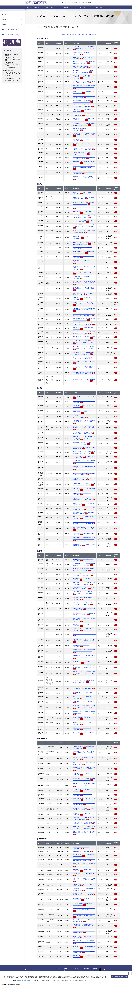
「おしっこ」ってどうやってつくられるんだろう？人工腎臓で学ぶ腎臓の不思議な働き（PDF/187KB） (84, 666)
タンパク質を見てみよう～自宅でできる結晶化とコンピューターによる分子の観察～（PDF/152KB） (84, 177)
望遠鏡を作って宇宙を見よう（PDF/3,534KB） (83, 701)
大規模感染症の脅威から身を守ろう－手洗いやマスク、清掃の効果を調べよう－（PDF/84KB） (84, 894)
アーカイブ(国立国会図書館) (11, 35)
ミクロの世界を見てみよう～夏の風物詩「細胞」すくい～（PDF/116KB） (84, 457)
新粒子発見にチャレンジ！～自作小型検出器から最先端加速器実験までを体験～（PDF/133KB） (84, 309)
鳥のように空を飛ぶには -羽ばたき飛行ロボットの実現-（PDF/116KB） (84, 855)
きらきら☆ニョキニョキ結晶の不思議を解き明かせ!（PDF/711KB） (84, 947)
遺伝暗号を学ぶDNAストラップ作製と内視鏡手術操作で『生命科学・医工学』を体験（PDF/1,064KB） (84, 134)
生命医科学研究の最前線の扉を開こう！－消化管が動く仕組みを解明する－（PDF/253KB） (84, 433)
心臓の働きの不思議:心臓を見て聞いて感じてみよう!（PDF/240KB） (84, 406)
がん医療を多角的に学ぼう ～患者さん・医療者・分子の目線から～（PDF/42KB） (84, 158)
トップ (5, 14)
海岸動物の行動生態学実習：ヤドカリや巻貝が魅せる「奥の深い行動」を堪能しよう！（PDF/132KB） (84, 47)
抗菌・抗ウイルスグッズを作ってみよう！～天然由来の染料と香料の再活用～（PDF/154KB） (84, 499)
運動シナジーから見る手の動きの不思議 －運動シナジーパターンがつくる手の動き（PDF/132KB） (84, 784)
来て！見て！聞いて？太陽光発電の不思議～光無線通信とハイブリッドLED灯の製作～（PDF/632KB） (84, 341)
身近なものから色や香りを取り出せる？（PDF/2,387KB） (81, 899)
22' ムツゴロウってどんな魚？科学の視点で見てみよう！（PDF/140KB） (84, 904)
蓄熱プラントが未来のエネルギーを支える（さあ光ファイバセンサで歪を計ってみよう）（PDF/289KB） (84, 427)
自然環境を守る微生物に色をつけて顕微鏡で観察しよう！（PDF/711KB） (84, 747)
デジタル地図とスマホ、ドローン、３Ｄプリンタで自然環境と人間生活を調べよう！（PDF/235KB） (84, 261)
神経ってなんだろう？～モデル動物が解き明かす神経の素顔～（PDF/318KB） (84, 198)
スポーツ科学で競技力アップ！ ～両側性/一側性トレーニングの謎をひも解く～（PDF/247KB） (84, 592)
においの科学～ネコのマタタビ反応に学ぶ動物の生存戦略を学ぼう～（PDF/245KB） (84, 124)
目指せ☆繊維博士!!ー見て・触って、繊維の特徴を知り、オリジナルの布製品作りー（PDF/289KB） (84, 908)
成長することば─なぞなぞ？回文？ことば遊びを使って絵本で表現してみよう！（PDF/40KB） (84, 323)
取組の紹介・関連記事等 (10, 29)
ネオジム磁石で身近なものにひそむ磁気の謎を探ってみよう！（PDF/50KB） (84, 96)
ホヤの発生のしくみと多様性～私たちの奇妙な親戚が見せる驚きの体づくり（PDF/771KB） (84, 823)
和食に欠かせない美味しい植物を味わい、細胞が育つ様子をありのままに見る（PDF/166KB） (84, 149)
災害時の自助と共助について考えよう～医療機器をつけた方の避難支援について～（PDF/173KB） (84, 421)
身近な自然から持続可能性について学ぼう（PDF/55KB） (82, 579)
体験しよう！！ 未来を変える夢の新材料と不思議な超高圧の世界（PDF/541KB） (84, 62)
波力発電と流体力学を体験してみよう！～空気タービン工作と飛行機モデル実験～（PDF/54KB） (84, 752)
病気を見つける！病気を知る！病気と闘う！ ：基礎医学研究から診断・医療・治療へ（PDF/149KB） (84, 672)
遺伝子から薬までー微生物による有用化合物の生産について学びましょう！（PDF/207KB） (84, 827)
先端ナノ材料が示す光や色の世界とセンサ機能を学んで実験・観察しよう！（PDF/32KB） (84, 603)
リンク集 (36, 969)
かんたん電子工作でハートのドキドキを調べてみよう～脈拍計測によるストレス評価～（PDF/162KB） (84, 282)
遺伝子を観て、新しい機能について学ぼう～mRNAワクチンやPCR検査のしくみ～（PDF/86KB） (84, 706)
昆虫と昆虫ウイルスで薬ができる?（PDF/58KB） (83, 207)
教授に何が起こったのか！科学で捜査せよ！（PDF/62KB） (82, 248)
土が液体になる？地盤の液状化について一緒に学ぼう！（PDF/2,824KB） (84, 508)
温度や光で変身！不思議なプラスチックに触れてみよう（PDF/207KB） (84, 504)
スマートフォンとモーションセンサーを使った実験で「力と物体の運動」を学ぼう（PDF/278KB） (84, 347)
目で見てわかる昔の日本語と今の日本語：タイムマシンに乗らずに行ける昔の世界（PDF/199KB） (84, 303)
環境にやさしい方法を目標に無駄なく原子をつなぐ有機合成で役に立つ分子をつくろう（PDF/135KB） (84, 712)
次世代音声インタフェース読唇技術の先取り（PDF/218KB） (82, 870)
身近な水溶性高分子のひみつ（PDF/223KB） (82, 692)
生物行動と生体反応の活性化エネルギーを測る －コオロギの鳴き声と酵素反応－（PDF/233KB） (84, 864)
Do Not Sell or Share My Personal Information (89, 969)
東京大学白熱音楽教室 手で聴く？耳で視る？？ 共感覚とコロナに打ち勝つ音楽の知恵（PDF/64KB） (84, 288)
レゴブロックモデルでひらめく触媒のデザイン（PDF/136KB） (83, 629)
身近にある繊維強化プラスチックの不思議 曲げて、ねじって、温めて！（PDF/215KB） (83, 101)
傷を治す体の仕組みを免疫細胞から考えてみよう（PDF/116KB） (83, 257)
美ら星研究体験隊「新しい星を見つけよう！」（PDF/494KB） (83, 956)
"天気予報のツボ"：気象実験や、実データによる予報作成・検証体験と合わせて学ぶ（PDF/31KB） (84, 528)
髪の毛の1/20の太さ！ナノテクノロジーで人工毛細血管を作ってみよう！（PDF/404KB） (84, 380)
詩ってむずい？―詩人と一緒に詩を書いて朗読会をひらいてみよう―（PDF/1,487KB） (84, 569)
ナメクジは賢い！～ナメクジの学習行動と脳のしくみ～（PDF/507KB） (84, 889)
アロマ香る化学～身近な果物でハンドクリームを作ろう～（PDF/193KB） (84, 804)
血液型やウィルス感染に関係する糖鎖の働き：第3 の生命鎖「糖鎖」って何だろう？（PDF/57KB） (84, 768)
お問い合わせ (99, 7)
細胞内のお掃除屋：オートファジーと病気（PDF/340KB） (82, 494)
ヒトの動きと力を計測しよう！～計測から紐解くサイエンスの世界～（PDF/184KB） (84, 82)
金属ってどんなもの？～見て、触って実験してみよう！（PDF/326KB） (84, 92)
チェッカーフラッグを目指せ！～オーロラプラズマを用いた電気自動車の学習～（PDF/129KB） (84, 914)
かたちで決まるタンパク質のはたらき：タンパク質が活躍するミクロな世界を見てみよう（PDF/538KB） (84, 268)
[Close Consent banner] (130, 973)
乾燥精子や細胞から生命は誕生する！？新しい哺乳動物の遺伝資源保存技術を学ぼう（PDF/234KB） (84, 832)
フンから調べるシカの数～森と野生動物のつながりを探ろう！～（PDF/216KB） (84, 681)
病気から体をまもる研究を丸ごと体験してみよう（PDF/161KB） (83, 534)
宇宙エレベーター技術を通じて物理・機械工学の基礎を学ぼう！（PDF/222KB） (84, 479)
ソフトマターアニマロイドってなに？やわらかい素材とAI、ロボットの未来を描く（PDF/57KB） (84, 167)
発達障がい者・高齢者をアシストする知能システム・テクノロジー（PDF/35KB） (83, 443)
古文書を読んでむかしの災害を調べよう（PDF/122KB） (81, 298)
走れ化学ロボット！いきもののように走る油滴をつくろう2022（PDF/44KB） (84, 513)
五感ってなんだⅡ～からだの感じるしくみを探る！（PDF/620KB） (84, 758)
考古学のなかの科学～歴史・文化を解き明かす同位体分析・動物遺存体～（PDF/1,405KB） (84, 779)
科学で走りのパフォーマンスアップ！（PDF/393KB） (81, 646)
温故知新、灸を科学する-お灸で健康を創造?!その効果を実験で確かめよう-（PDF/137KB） (84, 337)
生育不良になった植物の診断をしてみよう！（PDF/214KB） (82, 795)
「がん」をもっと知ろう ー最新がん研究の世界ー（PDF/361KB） (83, 733)
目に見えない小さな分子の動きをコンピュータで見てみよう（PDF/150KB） (84, 231)
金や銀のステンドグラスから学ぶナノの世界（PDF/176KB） (82, 814)
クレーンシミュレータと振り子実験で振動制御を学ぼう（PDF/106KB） (84, 448)
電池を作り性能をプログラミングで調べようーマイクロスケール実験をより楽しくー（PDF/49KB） (84, 656)
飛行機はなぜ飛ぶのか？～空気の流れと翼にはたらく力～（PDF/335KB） (84, 609)
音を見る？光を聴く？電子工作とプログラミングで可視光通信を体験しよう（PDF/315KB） (84, 452)
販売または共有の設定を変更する (82, 980)
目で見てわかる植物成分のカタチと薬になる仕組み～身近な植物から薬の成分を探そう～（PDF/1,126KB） (84, 411)
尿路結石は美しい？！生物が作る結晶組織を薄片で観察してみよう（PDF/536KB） (84, 614)
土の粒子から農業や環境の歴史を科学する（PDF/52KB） (82, 937)
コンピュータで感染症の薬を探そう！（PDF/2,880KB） (81, 847)
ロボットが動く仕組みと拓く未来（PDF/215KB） (83, 361)
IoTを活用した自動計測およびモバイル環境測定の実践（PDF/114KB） (84, 952)
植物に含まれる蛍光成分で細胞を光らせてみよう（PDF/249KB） (83, 328)
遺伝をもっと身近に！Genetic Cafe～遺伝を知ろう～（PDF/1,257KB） (84, 763)
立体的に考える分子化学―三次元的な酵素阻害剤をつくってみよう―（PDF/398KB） (84, 203)
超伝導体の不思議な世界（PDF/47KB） (81, 851)
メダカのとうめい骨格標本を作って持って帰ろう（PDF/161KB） (83, 885)
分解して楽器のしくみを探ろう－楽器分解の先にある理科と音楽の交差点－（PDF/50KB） (84, 583)
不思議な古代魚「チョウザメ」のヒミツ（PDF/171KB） (81, 774)
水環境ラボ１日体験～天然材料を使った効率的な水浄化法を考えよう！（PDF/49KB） (84, 332)
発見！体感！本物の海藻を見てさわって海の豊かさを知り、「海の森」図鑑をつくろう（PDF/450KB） (84, 941)
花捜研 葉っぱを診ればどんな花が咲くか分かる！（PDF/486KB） (84, 489)
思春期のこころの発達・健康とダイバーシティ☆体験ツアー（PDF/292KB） (84, 294)
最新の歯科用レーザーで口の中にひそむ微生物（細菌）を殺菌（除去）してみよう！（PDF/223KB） (84, 538)
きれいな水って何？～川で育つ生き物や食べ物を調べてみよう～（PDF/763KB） (84, 474)
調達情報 (75, 2)
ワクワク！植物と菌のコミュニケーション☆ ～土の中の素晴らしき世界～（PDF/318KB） (84, 484)
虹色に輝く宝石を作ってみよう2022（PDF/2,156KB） (80, 237)
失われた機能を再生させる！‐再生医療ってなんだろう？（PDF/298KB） (84, 545)
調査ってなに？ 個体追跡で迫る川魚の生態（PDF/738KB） (82, 58)
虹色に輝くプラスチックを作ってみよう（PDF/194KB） (81, 625)
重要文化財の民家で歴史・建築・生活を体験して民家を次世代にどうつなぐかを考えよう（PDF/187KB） (84, 620)
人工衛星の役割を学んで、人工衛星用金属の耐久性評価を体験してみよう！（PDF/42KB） (84, 564)
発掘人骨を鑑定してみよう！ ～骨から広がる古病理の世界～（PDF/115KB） (84, 119)
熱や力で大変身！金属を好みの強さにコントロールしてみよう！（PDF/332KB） (84, 221)
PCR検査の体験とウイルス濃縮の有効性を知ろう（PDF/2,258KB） (83, 110)
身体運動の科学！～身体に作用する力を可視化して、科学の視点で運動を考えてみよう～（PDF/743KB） (83, 77)
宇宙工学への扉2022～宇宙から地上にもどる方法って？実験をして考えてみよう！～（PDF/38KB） (84, 225)
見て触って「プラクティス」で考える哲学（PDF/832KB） (82, 193)
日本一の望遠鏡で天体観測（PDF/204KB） (82, 688)
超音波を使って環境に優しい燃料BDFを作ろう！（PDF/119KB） (83, 517)
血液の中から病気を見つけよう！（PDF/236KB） (83, 396)
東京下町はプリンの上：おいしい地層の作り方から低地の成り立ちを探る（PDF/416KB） (84, 353)
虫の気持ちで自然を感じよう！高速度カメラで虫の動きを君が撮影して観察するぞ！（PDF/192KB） (84, 461)
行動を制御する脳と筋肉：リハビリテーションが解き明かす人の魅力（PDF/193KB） (84, 243)
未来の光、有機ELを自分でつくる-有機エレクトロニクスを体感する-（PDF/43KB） (84, 153)
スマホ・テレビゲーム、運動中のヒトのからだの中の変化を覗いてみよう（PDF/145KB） (84, 574)
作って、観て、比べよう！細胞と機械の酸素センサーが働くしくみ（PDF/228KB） (84, 67)
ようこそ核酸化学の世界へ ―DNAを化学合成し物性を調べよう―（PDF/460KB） (84, 818)
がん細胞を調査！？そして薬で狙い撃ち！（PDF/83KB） (82, 277)
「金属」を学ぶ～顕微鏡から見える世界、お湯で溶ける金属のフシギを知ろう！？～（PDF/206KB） (84, 86)
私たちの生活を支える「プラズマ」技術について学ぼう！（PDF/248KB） (84, 920)
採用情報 (82, 2)
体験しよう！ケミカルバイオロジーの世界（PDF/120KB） (82, 728)
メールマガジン (28, 969)
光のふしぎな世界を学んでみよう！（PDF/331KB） (84, 272)
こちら (51, 976)
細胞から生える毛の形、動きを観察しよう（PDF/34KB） (82, 697)
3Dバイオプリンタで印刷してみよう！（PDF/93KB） (84, 634)
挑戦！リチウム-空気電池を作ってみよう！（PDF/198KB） (82, 129)
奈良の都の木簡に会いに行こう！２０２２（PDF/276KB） (82, 723)
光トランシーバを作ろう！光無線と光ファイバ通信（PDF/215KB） (84, 162)
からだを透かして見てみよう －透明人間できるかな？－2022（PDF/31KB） (83, 416)
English (89, 2)
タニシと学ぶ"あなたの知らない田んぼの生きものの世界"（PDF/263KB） (84, 172)
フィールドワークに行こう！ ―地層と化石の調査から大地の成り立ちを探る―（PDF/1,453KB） (84, 522)
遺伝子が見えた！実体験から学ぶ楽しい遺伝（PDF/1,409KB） (82, 662)
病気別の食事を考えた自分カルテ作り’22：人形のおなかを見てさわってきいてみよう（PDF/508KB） (84, 367)
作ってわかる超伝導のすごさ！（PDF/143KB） (83, 143)
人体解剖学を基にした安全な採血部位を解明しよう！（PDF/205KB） (83, 114)
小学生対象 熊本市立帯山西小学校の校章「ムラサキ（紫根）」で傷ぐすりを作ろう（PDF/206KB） (84, 925)
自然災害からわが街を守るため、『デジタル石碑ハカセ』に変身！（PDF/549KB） (84, 809)
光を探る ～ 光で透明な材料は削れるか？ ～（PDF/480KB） (82, 718)
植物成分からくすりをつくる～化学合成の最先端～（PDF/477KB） (84, 402)
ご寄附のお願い (67, 2)
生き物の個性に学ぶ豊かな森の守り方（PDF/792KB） (81, 53)
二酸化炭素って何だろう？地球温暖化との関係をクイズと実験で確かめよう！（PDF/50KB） (84, 105)
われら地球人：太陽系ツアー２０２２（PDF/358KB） (81, 140)
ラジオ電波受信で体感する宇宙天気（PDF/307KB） (84, 873)
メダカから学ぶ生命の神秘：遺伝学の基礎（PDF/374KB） (82, 212)
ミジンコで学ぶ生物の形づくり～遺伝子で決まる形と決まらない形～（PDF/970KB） (84, 216)
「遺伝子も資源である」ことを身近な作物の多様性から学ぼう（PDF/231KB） (84, 252)
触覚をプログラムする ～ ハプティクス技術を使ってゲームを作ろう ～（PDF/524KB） (84, 71)
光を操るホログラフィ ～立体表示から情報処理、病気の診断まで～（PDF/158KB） (84, 859)
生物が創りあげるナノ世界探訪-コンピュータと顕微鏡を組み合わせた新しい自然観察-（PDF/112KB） (84, 879)
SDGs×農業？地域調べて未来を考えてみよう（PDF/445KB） (82, 598)
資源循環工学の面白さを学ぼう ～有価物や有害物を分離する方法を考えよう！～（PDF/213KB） (84, 650)
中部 (75, 34)
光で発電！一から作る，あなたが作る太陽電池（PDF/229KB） (83, 560)
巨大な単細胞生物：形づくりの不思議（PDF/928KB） (81, 790)
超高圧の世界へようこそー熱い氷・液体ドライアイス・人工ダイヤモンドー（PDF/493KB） (84, 314)
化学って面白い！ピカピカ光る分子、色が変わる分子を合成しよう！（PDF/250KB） (84, 588)
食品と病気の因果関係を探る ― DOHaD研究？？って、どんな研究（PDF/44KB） (84, 319)
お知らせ (66, 7)
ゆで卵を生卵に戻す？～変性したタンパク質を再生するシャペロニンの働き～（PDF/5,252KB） (84, 373)
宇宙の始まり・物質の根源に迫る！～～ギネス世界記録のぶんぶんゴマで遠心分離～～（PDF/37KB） (84, 640)
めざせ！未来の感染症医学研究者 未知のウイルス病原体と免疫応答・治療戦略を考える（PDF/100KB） (84, 438)
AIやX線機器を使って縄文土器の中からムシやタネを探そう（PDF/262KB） (84, 931)
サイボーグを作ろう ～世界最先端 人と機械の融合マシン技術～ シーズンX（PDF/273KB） (84, 358)
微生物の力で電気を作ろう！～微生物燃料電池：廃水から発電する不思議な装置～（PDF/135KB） (84, 467)
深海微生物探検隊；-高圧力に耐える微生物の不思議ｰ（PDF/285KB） (84, 799)
